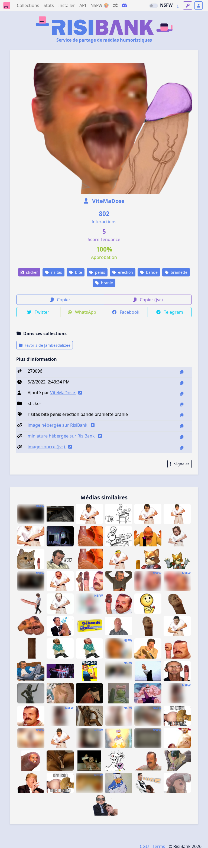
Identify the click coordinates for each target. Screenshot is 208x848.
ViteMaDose (108, 201)
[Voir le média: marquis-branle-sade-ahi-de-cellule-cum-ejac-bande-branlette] (89, 693)
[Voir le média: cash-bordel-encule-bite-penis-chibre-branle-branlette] (89, 536)
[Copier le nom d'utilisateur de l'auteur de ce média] (182, 393)
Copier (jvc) (151, 300)
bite (78, 272)
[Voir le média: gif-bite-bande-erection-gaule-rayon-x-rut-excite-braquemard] (60, 671)
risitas (56, 272)
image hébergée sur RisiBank (58, 425)
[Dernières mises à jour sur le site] (178, 5)
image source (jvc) (47, 447)
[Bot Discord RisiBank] (124, 5)
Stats (49, 5)
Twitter (41, 312)
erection (125, 272)
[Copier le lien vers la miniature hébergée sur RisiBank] (182, 437)
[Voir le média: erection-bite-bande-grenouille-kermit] (118, 693)
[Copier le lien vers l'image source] (182, 447)
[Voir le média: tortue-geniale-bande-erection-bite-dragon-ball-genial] (147, 693)
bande (151, 272)
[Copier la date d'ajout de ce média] (182, 383)
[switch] (153, 6)
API (82, 5)
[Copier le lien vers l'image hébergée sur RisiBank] (182, 426)
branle (106, 282)
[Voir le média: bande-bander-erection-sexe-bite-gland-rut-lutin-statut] (30, 693)
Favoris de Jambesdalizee (47, 345)
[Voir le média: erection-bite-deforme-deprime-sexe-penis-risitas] (177, 648)
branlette (178, 272)
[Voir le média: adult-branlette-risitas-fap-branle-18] (147, 760)
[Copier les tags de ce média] (182, 415)
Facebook (129, 312)
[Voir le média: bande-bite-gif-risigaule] (30, 716)
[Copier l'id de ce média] (182, 372)
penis (99, 272)
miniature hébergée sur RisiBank (62, 436)
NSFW (166, 5)
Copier (63, 300)
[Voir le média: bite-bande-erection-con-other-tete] (118, 626)
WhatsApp (85, 312)
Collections (28, 5)
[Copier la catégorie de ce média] (182, 404)
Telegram (173, 312)
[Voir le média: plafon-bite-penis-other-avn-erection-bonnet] (177, 671)
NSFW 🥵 (99, 5)
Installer (66, 5)
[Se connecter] (198, 5)
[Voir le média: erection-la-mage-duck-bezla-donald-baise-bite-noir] (118, 738)
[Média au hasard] (115, 5)
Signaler (181, 463)
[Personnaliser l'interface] (187, 5)
